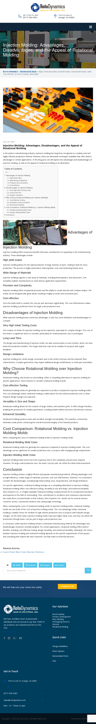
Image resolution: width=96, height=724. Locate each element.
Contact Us (67, 586)
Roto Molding (58, 619)
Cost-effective (14, 185)
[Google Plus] (14, 638)
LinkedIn (60, 565)
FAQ (54, 661)
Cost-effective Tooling (17, 200)
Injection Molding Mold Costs (20, 212)
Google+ (46, 565)
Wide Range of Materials (18, 180)
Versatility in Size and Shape (20, 202)
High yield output (16, 178)
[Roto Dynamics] (48, 7)
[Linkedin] (9, 638)
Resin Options (58, 651)
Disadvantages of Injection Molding (19, 187)
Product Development (61, 617)
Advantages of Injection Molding (18, 175)
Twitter (18, 565)
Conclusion (10, 215)
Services (55, 624)
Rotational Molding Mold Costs (20, 210)
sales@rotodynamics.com (15, 700)
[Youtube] (20, 638)
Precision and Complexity (19, 183)
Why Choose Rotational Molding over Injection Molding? (27, 197)
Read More (8, 632)
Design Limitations (16, 195)
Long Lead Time (15, 192)
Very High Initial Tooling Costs (20, 190)
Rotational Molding (60, 627)
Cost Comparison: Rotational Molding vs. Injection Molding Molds (30, 207)
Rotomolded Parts (60, 656)
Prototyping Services (61, 622)
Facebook (31, 565)
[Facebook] (4, 638)
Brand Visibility (58, 614)
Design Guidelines (60, 646)
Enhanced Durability (17, 205)
